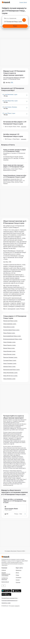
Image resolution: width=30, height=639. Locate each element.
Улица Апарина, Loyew (9, 378)
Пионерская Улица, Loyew (10, 320)
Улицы (17, 575)
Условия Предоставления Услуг (9, 598)
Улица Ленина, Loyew (9, 333)
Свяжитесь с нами (6, 603)
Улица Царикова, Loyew (9, 323)
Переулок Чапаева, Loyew (10, 357)
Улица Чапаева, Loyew (9, 342)
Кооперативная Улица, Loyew (11, 330)
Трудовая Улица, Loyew (9, 360)
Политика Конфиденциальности (9, 600)
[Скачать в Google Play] (6, 590)
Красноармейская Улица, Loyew (12, 336)
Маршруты (18, 570)
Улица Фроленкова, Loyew (10, 372)
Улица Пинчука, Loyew (9, 354)
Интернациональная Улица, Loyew (12, 339)
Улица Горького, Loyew (9, 345)
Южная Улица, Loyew (9, 348)
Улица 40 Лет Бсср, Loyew (10, 375)
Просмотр (23, 126)
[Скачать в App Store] (16, 590)
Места (17, 572)
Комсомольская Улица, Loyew (11, 369)
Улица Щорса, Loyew (8, 327)
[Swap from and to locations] (24, 20)
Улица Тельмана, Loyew (9, 363)
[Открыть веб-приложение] (6, 594)
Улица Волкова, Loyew (9, 351)
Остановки (18, 577)
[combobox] (15, 19)
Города (17, 579)
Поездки (18, 582)
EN (3, 585)
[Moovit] (6, 2)
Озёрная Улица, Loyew (9, 366)
